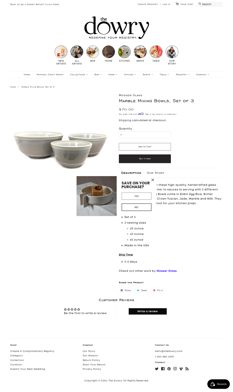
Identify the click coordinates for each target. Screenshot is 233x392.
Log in (166, 4)
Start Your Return (94, 364)
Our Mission (90, 355)
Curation (16, 364)
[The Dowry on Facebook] (163, 369)
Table (164, 74)
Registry (182, 74)
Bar (97, 74)
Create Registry (148, 4)
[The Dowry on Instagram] (175, 369)
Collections (78, 74)
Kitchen (129, 74)
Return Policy (91, 360)
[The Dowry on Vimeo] (181, 369)
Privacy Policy (92, 369)
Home (27, 74)
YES (136, 196)
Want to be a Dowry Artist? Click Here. (35, 4)
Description (131, 173)
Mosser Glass (167, 271)
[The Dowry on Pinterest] (169, 369)
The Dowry (115, 380)
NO (136, 207)
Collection (17, 360)
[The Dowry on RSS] (187, 369)
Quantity (125, 128)
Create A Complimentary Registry (32, 351)
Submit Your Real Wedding (27, 369)
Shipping (125, 120)
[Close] (153, 180)
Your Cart (187, 4)
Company (201, 74)
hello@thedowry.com (169, 351)
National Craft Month (50, 74)
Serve (147, 74)
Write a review (147, 311)
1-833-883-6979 (164, 356)
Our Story (156, 173)
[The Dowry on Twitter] (157, 369)
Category (16, 355)
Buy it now (145, 158)
